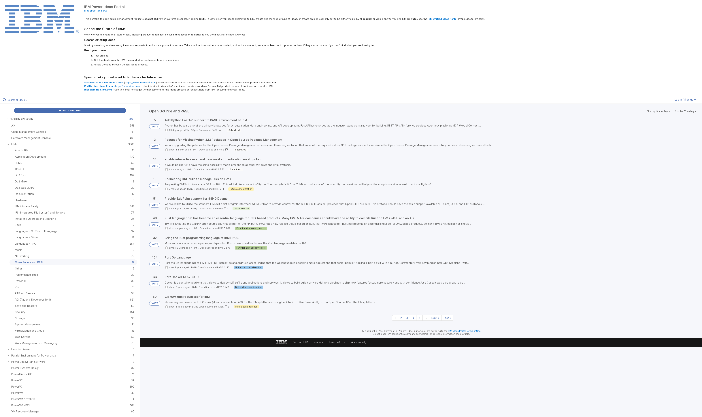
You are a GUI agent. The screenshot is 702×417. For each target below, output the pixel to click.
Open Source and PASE (204, 130)
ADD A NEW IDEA (71, 110)
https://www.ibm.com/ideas (140, 82)
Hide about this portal (95, 10)
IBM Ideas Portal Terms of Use (464, 331)
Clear (131, 119)
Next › (435, 317)
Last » (447, 317)
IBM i (187, 130)
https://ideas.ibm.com (127, 86)
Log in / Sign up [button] (684, 99)
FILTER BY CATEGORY (21, 119)
